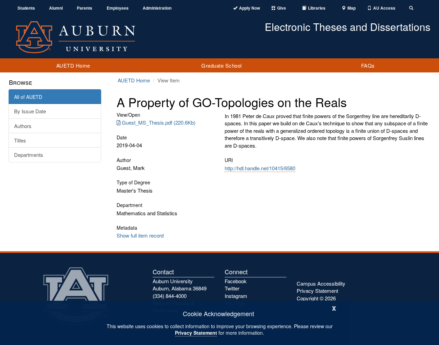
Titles (20, 140)
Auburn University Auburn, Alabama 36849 (179, 284)
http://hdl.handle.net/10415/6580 (260, 168)
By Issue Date (30, 111)
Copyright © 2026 (316, 298)
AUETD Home (73, 65)
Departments (28, 154)
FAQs (368, 65)
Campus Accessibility (321, 283)
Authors (23, 125)
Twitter (232, 288)
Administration (157, 8)
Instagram (236, 295)
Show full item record (140, 235)
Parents (84, 8)
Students (26, 8)
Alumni (56, 8)
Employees (118, 8)
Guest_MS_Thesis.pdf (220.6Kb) (158, 122)
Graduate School (221, 65)
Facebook (236, 281)
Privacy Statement (196, 332)
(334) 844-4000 (170, 295)
